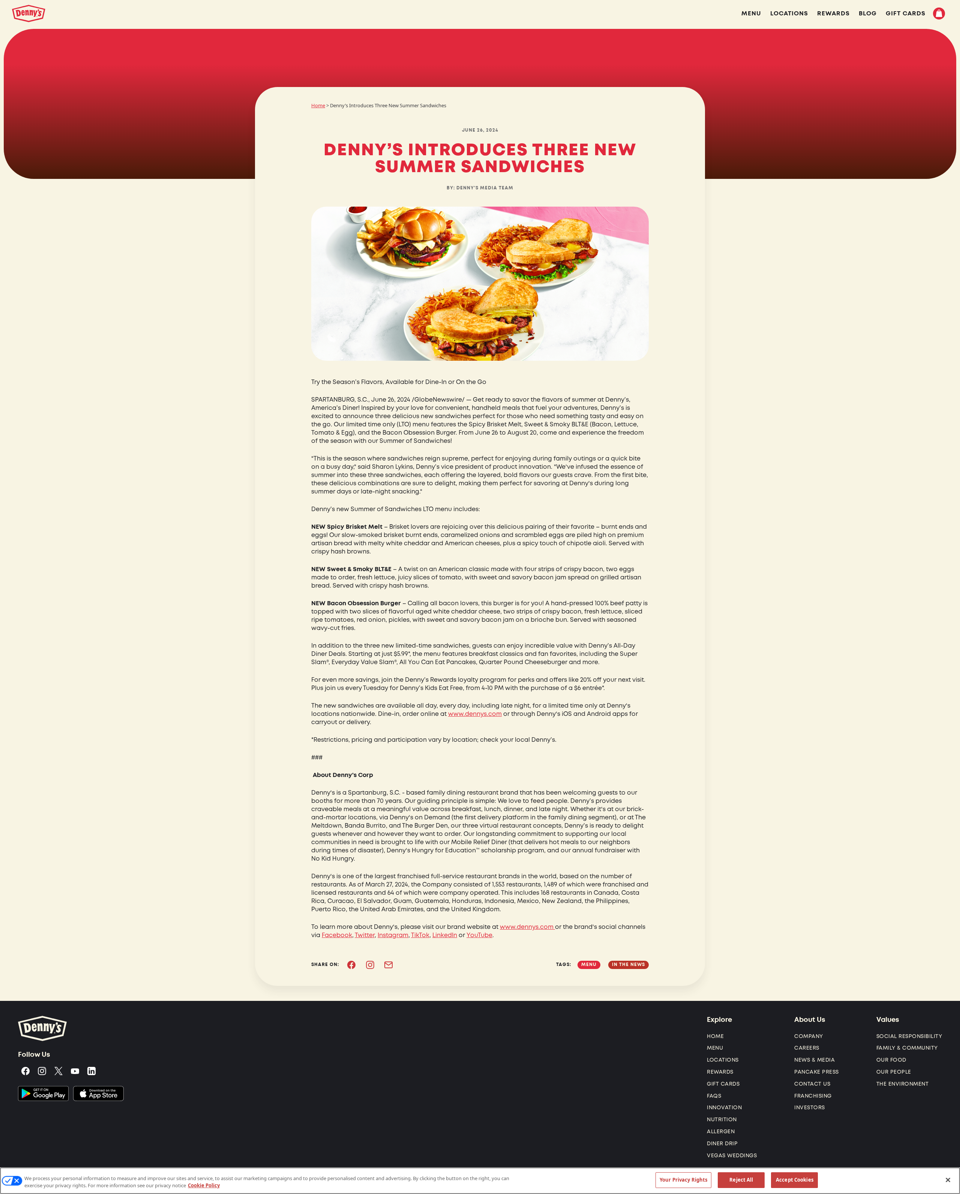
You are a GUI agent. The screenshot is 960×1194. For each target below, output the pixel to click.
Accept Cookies (794, 1179)
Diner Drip (722, 1143)
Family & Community (907, 1048)
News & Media (814, 1060)
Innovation (724, 1107)
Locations (723, 1060)
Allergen (721, 1131)
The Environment (902, 1084)
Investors (809, 1107)
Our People (893, 1072)
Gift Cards (723, 1084)
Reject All (741, 1179)
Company (808, 1036)
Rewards (720, 1072)
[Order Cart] (939, 14)
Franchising (813, 1096)
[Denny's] (28, 13)
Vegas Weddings (732, 1155)
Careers (806, 1048)
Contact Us (812, 1084)
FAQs (714, 1096)
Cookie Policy (204, 1185)
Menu (715, 1048)
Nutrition (722, 1119)
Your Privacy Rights (683, 1179)
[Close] (948, 1180)
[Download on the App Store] (98, 1093)
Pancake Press (816, 1072)
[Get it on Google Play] (43, 1093)
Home (318, 105)
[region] (480, 1180)
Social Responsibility (909, 1036)
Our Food (891, 1060)
